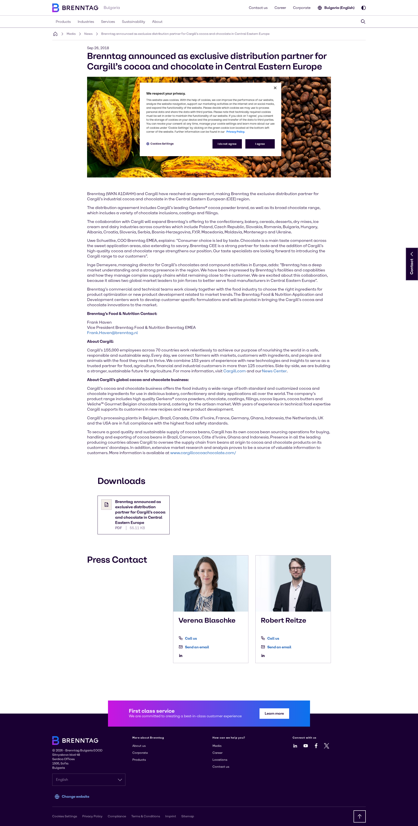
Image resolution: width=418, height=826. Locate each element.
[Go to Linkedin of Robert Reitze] (264, 655)
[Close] (275, 88)
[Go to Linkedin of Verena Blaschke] (182, 655)
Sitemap (187, 816)
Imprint (170, 816)
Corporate (301, 8)
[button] (412, 254)
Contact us (258, 8)
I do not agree (227, 143)
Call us (191, 638)
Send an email (197, 647)
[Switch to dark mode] (363, 8)
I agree (260, 143)
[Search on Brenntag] (363, 21)
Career (280, 8)
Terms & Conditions (145, 816)
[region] (210, 119)
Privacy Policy (92, 816)
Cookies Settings (162, 143)
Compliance (117, 816)
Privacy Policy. (235, 131)
